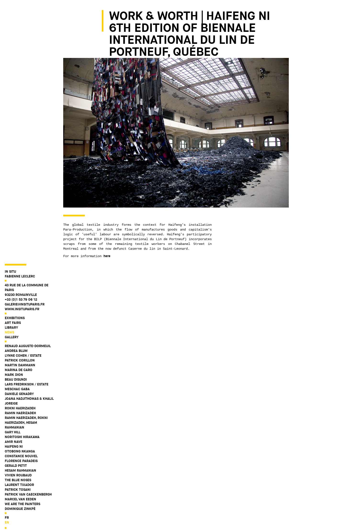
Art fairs (13, 323)
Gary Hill (12, 432)
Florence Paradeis (21, 461)
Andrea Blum (16, 351)
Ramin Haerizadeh (20, 413)
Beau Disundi (16, 379)
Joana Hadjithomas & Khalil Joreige (29, 401)
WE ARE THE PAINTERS (22, 504)
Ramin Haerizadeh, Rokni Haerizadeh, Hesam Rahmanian (26, 422)
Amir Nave (13, 442)
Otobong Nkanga (20, 451)
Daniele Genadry (19, 394)
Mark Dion (14, 374)
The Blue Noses (18, 480)
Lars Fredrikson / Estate (26, 384)
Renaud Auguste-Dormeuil (28, 346)
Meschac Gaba (17, 389)
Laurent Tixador (19, 485)
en (7, 522)
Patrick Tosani (18, 489)
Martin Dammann (20, 365)
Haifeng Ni (14, 446)
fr (7, 517)
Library (11, 327)
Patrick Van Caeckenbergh (28, 494)
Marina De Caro (18, 370)
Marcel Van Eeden (20, 499)
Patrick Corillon (20, 360)
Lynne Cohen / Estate (23, 355)
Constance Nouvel (21, 456)
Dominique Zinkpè (20, 509)
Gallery (11, 337)
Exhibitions (15, 318)
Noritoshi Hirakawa (22, 437)
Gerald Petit (16, 465)
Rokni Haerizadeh (20, 408)
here (106, 256)
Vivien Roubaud (18, 475)
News (9, 332)
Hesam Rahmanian (20, 470)
